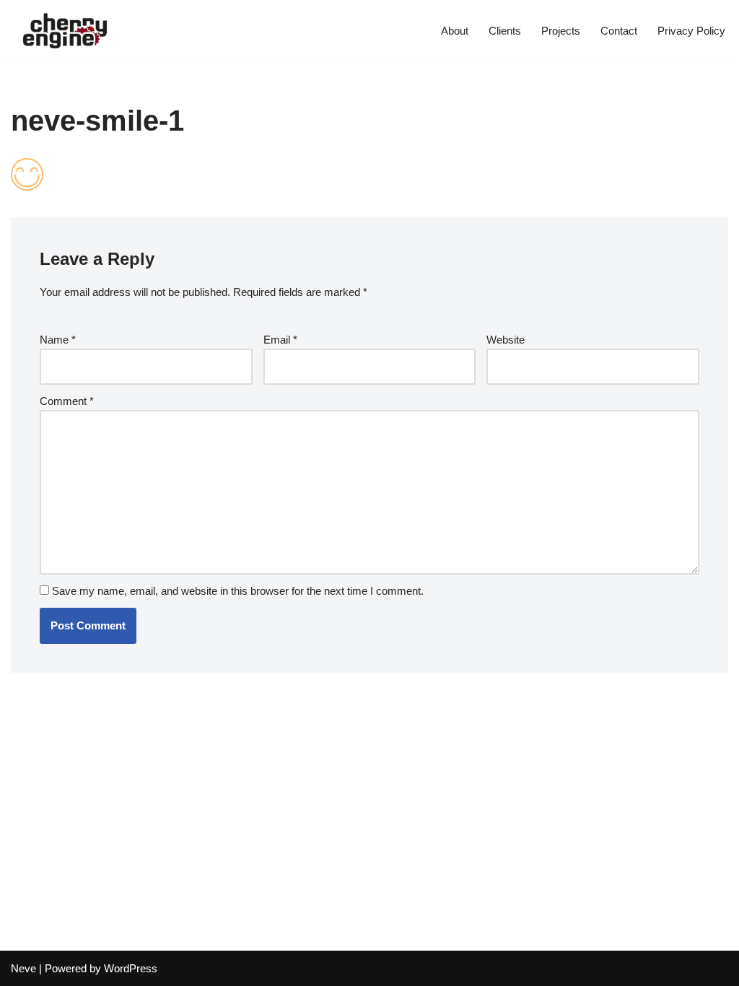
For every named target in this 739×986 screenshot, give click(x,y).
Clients (505, 31)
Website (505, 339)
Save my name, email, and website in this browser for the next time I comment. (238, 591)
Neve (23, 968)
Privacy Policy (691, 31)
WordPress (130, 968)
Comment (67, 401)
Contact (618, 31)
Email (280, 339)
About (454, 31)
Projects (560, 31)
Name (58, 339)
